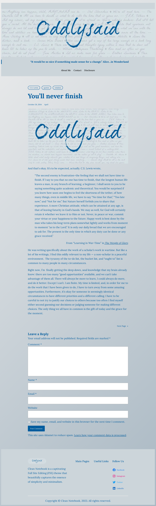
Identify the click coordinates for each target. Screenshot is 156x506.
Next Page (122, 326)
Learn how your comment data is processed (100, 435)
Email (32, 393)
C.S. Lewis (34, 88)
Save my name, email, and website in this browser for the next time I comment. (78, 421)
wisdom (58, 88)
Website (32, 407)
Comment (35, 344)
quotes (46, 88)
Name (32, 379)
